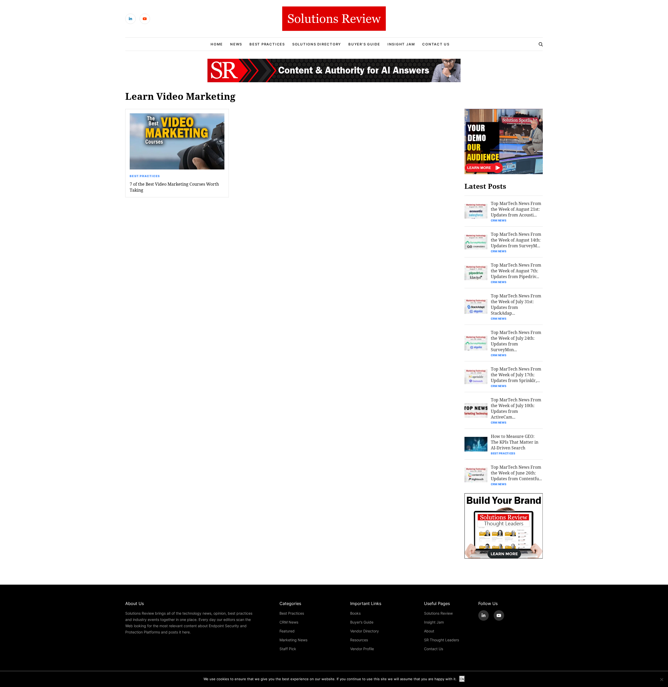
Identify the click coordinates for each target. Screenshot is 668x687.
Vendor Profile (362, 648)
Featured (287, 631)
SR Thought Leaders (441, 639)
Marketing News (293, 639)
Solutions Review (438, 613)
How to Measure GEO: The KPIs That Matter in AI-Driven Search (514, 441)
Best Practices (267, 44)
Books (355, 613)
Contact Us (436, 44)
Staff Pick (287, 648)
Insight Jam (401, 44)
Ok (462, 679)
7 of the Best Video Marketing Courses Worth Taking (174, 187)
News (236, 44)
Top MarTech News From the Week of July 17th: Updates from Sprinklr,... (516, 374)
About (429, 631)
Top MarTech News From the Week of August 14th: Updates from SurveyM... (516, 239)
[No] (661, 679)
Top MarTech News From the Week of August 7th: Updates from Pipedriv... (516, 270)
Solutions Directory (316, 44)
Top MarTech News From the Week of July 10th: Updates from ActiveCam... (516, 408)
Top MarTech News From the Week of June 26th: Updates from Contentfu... (516, 472)
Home (217, 44)
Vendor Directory (364, 631)
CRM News (498, 220)
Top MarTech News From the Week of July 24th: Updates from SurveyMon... (516, 341)
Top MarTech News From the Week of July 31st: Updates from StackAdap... (516, 304)
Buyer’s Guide (364, 44)
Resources (359, 639)
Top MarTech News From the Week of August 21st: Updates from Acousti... (516, 209)
